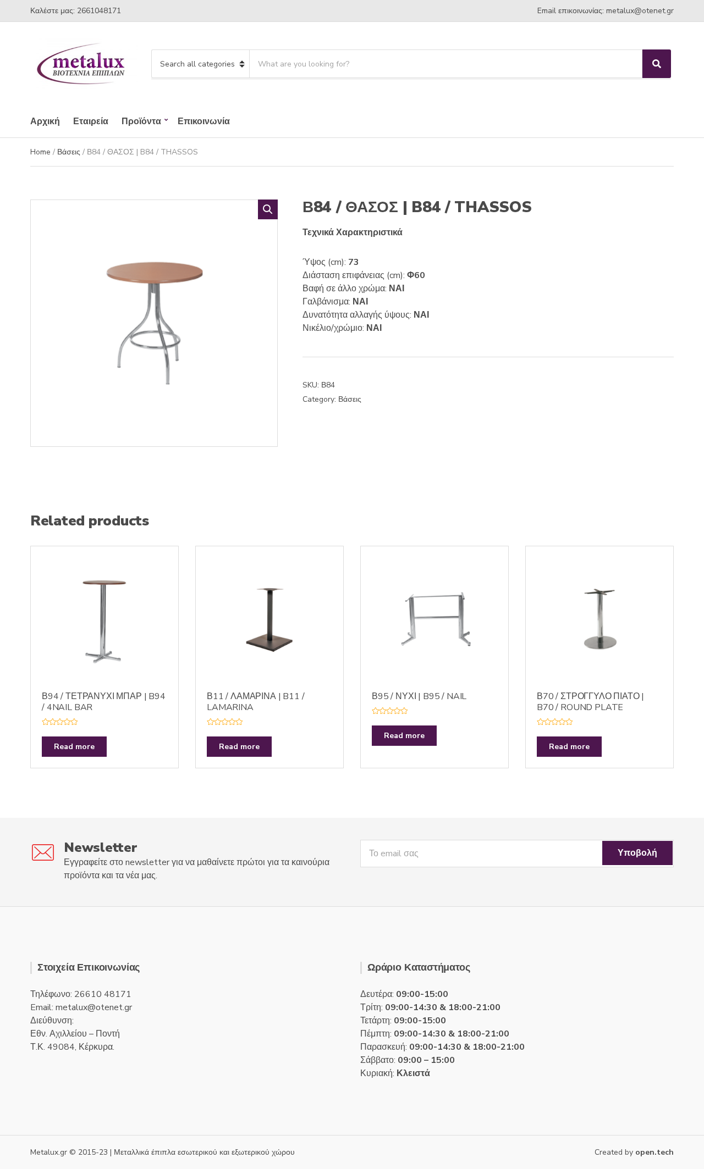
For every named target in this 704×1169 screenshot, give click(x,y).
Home (40, 152)
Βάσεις (68, 152)
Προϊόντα (141, 121)
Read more (74, 746)
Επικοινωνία (204, 121)
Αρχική (45, 121)
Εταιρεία (90, 121)
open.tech (654, 1152)
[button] (268, 209)
